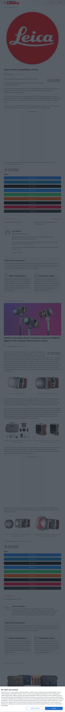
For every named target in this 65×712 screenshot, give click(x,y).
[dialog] (32, 699)
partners (9, 692)
